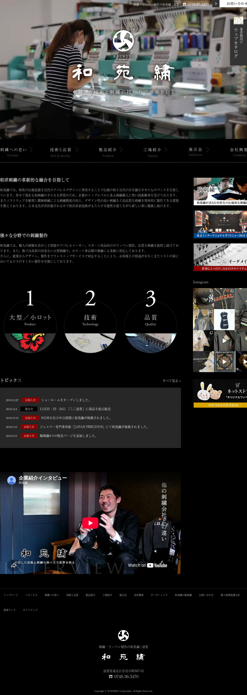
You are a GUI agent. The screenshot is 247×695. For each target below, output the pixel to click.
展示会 (123, 595)
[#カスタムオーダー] (203, 298)
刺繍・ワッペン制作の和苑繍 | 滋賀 (156, 4)
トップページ (11, 595)
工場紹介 (107, 595)
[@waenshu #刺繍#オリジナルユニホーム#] (224, 340)
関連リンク (10, 610)
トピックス (31, 595)
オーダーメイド (159, 595)
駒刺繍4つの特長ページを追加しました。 (52, 435)
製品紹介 (90, 595)
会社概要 (139, 595)
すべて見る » (172, 380)
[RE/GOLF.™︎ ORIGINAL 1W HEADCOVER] (224, 319)
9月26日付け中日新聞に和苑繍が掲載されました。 (59, 417)
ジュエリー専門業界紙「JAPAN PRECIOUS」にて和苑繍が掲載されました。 (78, 426)
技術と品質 (72, 595)
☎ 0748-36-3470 (196, 4)
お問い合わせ (206, 595)
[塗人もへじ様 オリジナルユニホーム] (203, 319)
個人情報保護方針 (230, 595)
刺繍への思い (52, 595)
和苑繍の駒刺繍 (183, 595)
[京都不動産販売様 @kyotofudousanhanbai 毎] (203, 340)
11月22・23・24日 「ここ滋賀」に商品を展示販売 (58, 408)
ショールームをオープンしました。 (48, 399)
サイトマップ (30, 610)
